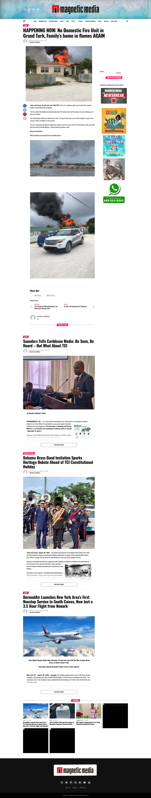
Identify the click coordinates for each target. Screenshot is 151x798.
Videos (100, 21)
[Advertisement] (111, 57)
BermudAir (54, 675)
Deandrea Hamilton (35, 42)
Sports (73, 21)
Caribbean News (53, 21)
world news (114, 21)
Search (102, 71)
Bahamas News (43, 21)
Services (75, 788)
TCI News (80, 21)
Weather (106, 21)
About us (67, 788)
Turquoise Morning (90, 21)
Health (62, 21)
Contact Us (82, 788)
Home (35, 21)
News (67, 21)
